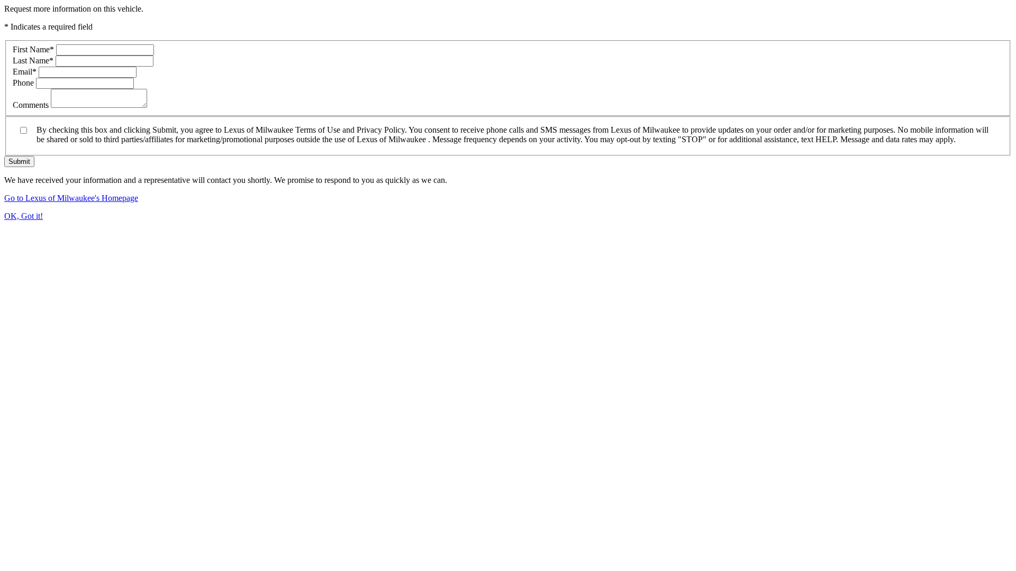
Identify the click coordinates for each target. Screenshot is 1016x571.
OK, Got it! (23, 215)
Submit (19, 161)
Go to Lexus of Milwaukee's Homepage (71, 198)
